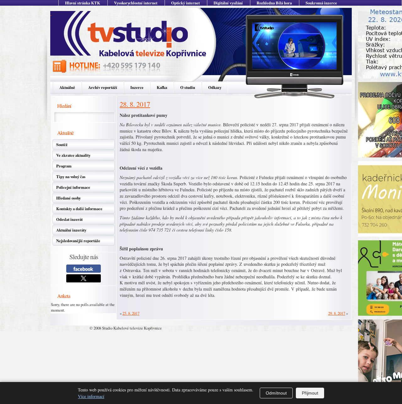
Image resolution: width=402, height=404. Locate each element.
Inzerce (137, 87)
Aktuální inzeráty (71, 230)
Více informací (91, 396)
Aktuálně (67, 87)
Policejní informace (73, 187)
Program (64, 166)
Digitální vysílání (228, 3)
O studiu (187, 87)
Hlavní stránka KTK (82, 3)
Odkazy (214, 87)
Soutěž (62, 144)
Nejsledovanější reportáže (78, 240)
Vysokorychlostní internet (135, 3)
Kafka (162, 87)
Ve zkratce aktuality (73, 155)
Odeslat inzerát (69, 219)
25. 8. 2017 (130, 313)
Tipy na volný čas (70, 176)
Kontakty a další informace (79, 208)
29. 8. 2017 (336, 313)
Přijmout (310, 393)
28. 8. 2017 (135, 104)
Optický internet (185, 3)
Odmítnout (276, 393)
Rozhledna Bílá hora (274, 3)
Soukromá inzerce (321, 3)
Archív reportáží (102, 87)
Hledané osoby (68, 198)
